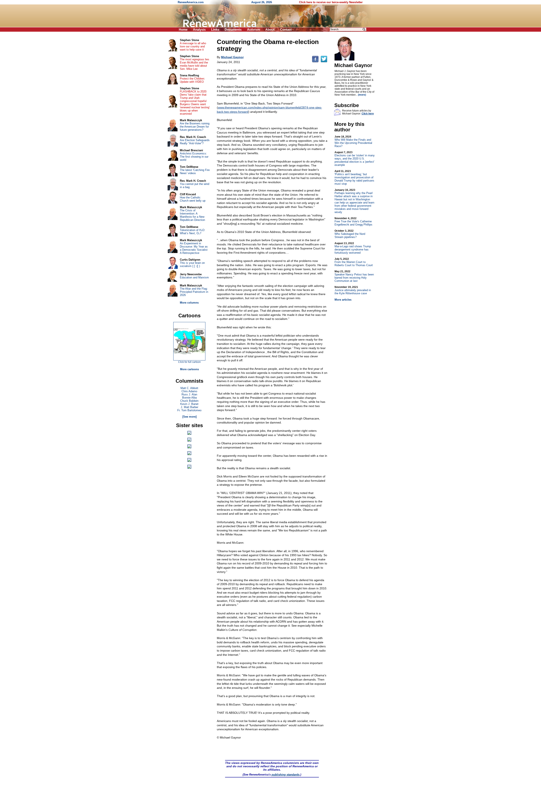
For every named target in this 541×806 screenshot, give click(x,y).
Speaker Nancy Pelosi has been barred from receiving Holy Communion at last (354, 276)
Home (183, 29)
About (270, 29)
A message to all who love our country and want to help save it (193, 46)
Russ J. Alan (189, 394)
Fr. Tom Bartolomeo (189, 410)
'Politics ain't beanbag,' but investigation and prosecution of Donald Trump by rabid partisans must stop (354, 177)
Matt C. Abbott (189, 388)
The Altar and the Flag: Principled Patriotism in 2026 (194, 292)
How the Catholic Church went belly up (192, 199)
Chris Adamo (189, 391)
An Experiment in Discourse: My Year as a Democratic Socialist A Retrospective (194, 248)
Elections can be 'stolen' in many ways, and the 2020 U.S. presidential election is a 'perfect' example (355, 158)
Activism (253, 29)
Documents (233, 29)
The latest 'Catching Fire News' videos (195, 171)
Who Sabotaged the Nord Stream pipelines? (350, 234)
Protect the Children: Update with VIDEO (192, 80)
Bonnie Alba (189, 397)
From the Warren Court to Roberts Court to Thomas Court (354, 262)
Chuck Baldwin (189, 400)
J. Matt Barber (189, 407)
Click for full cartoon (189, 361)
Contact (286, 29)
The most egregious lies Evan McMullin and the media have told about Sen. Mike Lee (194, 64)
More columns (189, 302)
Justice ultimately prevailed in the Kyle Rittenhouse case (353, 290)
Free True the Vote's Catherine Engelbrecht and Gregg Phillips (353, 221)
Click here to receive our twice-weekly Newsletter (331, 2)
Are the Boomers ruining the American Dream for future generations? (194, 126)
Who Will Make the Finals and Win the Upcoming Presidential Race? (353, 141)
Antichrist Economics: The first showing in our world (194, 156)
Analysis (199, 29)
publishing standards (285, 774)
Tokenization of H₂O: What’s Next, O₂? (192, 231)
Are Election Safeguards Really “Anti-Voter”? (195, 142)
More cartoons (189, 369)
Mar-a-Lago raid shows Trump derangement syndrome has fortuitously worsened (353, 248)
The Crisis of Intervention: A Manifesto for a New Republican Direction (192, 215)
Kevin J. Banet (189, 404)
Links (215, 29)
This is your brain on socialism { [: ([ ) (192, 264)
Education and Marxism (194, 277)
